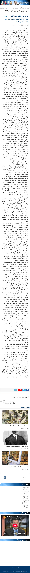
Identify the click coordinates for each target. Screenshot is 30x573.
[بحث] (5, 477)
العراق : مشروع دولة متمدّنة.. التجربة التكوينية (17, 446)
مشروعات (22, 8)
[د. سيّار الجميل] (15, 2)
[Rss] (16, 569)
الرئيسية (28, 8)
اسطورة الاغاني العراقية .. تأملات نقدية (20, 397)
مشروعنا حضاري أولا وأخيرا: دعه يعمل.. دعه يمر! (16, 425)
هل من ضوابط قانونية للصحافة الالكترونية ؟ (18, 466)
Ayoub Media (17, 567)
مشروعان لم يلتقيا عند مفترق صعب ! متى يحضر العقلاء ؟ (9, 402)
